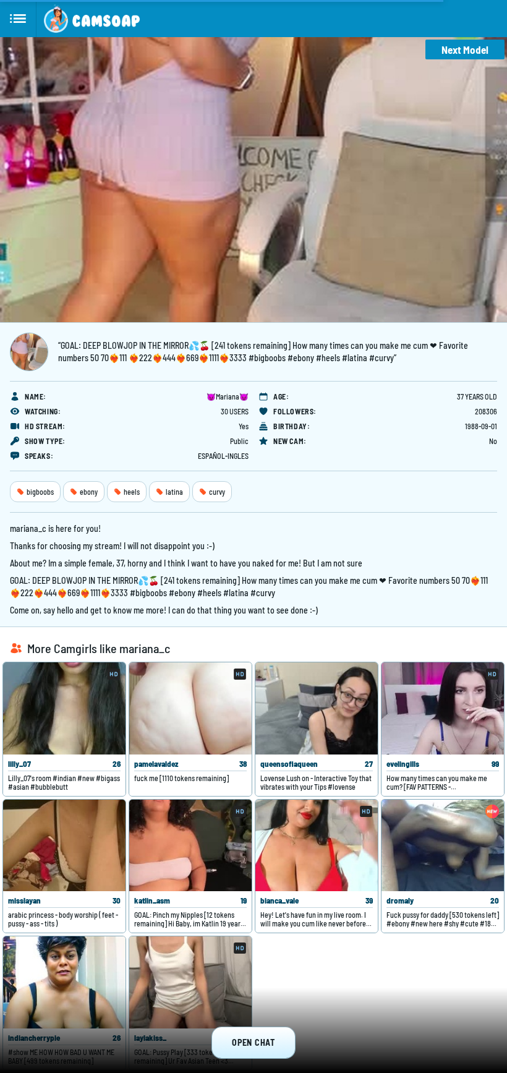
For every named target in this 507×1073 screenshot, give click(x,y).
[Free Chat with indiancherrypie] (64, 982)
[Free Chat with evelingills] (442, 708)
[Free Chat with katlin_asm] (190, 846)
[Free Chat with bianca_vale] (316, 846)
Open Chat (253, 1042)
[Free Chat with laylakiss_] (190, 982)
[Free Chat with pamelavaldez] (190, 708)
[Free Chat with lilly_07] (64, 708)
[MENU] (18, 18)
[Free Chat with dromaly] (442, 846)
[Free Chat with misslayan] (64, 846)
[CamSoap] (92, 18)
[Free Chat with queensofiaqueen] (316, 708)
